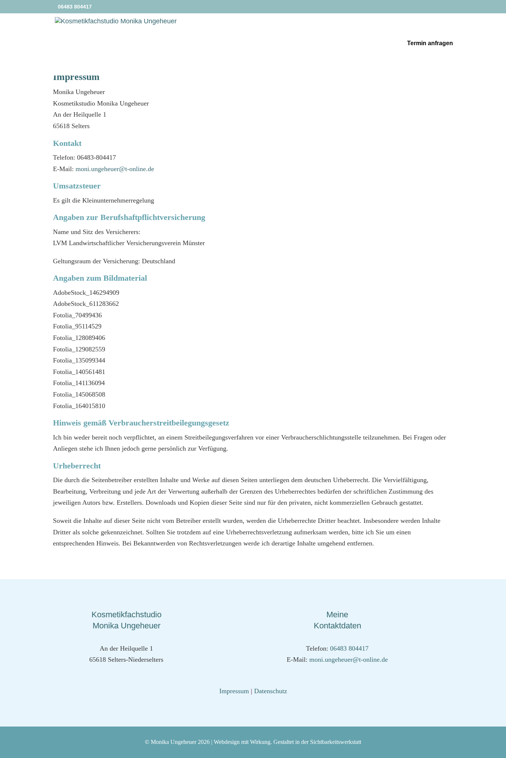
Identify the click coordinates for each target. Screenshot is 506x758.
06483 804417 (349, 648)
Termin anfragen (430, 43)
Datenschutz (270, 691)
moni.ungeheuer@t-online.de (115, 169)
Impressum (234, 691)
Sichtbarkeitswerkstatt (335, 742)
